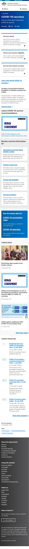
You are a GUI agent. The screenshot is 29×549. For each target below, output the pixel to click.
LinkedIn (3, 498)
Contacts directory (6, 457)
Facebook (4, 496)
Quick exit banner (6, 475)
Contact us (4, 455)
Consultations (5, 494)
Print (11, 26)
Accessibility (4, 467)
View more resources (20, 416)
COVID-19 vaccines (7, 433)
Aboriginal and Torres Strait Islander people (13, 151)
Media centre (5, 490)
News (2, 492)
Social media (5, 477)
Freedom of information (8, 452)
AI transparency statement (8, 450)
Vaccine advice (8, 36)
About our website (6, 465)
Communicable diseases (18, 431)
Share (18, 26)
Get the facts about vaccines (13, 66)
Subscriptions (5, 479)
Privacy (3, 473)
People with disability (11, 180)
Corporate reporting (7, 448)
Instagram (4, 504)
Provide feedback (8, 520)
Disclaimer (4, 471)
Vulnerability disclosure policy (9, 481)
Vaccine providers (9, 195)
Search (24, 9)
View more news (22, 333)
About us (3, 444)
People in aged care (10, 165)
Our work (5, 13)
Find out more (6, 107)
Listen (5, 26)
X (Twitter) (4, 500)
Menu (6, 9)
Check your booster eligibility (13, 53)
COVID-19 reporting (11, 229)
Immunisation (5, 431)
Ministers (3, 446)
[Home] (14, 4)
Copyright (4, 469)
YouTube (3, 502)
